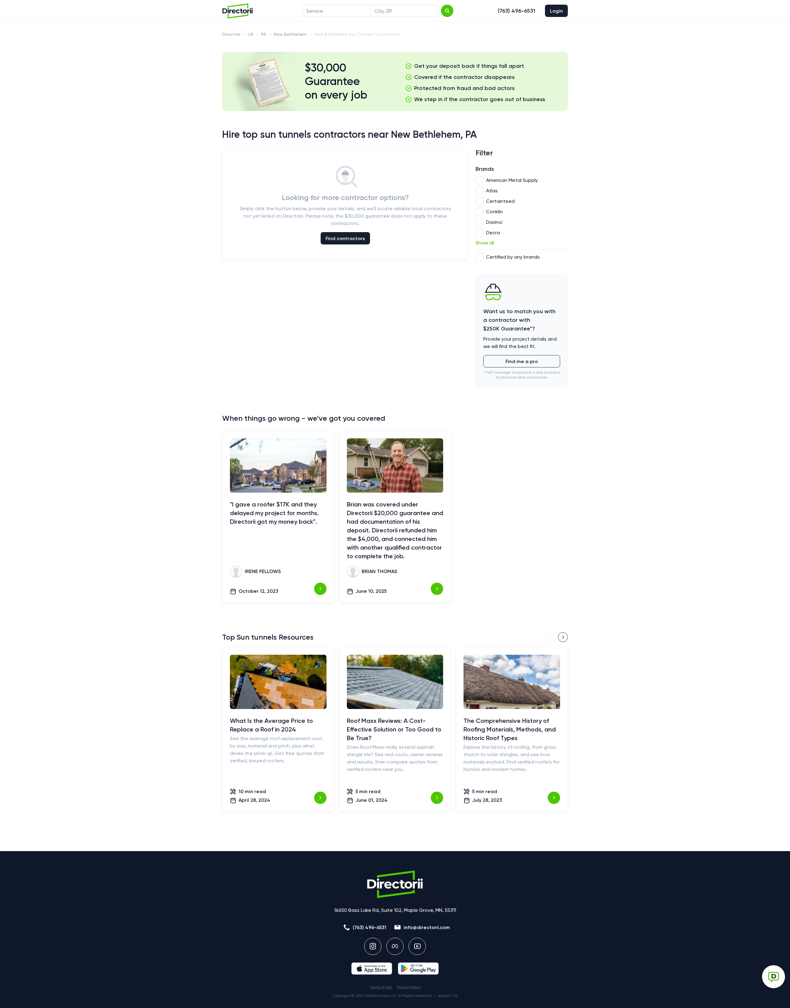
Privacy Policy (409, 987)
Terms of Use (380, 987)
